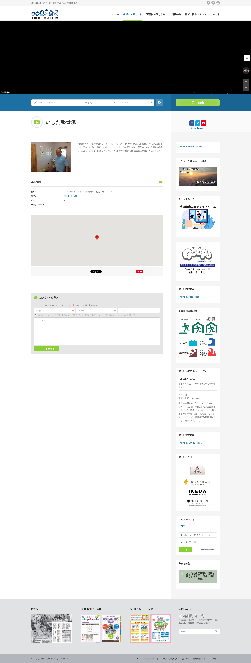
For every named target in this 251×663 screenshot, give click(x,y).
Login (182, 525)
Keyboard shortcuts (200, 93)
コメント (40, 320)
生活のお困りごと (132, 14)
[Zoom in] (246, 82)
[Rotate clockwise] (249, 70)
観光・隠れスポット (195, 14)
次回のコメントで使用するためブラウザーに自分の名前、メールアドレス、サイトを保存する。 (88, 315)
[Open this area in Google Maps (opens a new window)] (5, 92)
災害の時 (176, 14)
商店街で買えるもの (156, 14)
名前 (38, 310)
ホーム (115, 14)
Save (141, 271)
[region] (125, 57)
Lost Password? (207, 549)
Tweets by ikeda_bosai (189, 297)
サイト (123, 310)
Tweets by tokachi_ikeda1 (190, 147)
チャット (215, 14)
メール (81, 310)
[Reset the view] (246, 71)
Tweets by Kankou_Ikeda (190, 443)
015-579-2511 (70, 196)
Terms (235, 93)
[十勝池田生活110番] (45, 13)
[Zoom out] (246, 88)
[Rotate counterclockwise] (244, 70)
